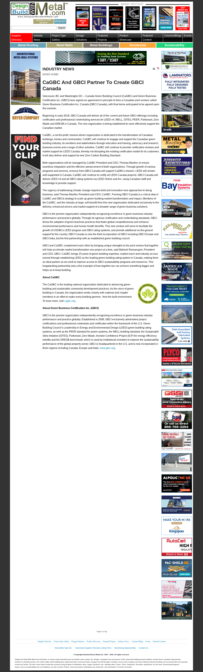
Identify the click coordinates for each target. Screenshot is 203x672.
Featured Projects (103, 37)
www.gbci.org (107, 348)
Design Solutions (81, 37)
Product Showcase (125, 37)
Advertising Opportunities (125, 648)
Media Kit (60, 21)
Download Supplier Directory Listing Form (93, 648)
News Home (51, 74)
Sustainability (174, 45)
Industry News (38, 37)
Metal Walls (64, 45)
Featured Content (148, 37)
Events (188, 35)
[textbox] (33, 28)
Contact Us (143, 648)
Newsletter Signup (43, 21)
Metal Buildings (101, 45)
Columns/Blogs (172, 35)
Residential (138, 45)
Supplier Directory (16, 37)
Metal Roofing (28, 45)
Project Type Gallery (59, 37)
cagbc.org (69, 301)
